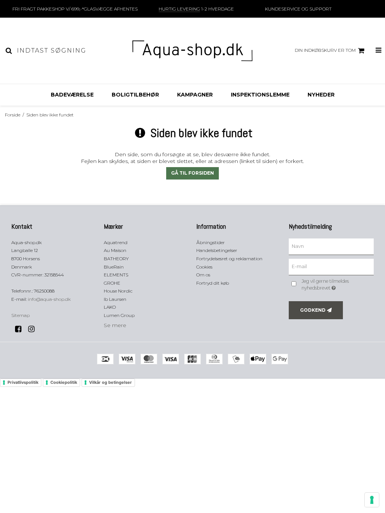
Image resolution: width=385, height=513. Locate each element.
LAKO (110, 307)
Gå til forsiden (192, 173)
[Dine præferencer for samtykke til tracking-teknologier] (372, 500)
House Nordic (118, 291)
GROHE (112, 283)
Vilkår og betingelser (110, 382)
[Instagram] (34, 328)
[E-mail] (331, 266)
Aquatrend (115, 242)
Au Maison (115, 250)
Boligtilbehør (135, 94)
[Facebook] (21, 328)
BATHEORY (116, 258)
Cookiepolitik (63, 382)
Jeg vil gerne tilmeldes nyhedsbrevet (336, 284)
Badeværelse (72, 94)
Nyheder (321, 94)
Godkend (313, 310)
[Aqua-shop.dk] (192, 50)
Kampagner (195, 94)
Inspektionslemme (260, 94)
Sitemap (20, 315)
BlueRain (114, 267)
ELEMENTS (116, 275)
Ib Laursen (115, 299)
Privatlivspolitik (23, 382)
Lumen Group (119, 315)
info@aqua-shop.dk (49, 299)
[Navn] (331, 246)
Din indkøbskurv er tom (325, 50)
